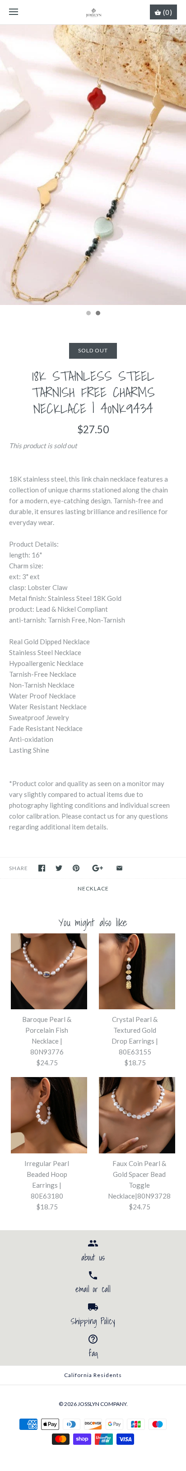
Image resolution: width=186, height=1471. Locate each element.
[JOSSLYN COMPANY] (93, 12)
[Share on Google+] (98, 868)
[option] (93, 165)
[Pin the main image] (76, 868)
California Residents (93, 1375)
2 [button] (97, 314)
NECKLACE (93, 888)
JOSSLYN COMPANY (102, 1404)
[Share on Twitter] (59, 868)
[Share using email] (119, 868)
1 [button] (88, 314)
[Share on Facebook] (41, 868)
